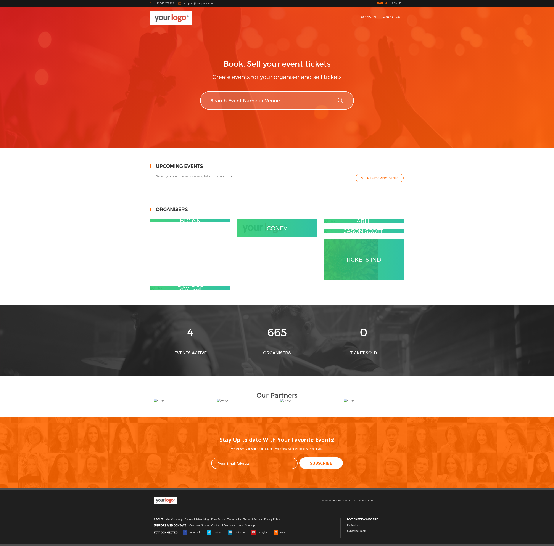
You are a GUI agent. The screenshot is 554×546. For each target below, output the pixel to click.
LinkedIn (239, 532)
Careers (189, 519)
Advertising (202, 519)
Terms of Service (252, 519)
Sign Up (396, 3)
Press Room (218, 519)
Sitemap (250, 525)
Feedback (229, 525)
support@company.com (198, 3)
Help (240, 525)
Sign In (382, 3)
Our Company (174, 519)
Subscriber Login (356, 531)
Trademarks (234, 519)
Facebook (195, 532)
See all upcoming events (379, 178)
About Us (391, 17)
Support (369, 17)
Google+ (262, 532)
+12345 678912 (164, 3)
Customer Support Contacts (205, 525)
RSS (282, 532)
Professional (354, 525)
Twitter (217, 532)
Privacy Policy (272, 519)
